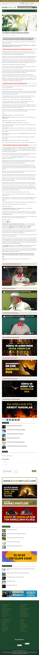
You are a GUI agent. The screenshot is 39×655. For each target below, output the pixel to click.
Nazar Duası (22, 607)
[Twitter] (23, 4)
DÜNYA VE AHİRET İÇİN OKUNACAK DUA (10, 378)
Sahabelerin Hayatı (23, 624)
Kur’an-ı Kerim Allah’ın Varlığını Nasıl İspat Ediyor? (16, 533)
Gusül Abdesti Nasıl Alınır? (7, 609)
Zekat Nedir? (4, 624)
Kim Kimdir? (4, 630)
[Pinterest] (29, 4)
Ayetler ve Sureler (5, 612)
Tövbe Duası (4, 616)
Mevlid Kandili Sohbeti (11, 581)
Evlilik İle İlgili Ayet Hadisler (7, 619)
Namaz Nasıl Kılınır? (6, 604)
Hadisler (21, 621)
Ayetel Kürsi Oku (23, 611)
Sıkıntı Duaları (23, 605)
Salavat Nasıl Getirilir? (24, 613)
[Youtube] (26, 4)
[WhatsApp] (28, 4)
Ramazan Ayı (4, 623)
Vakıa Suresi (22, 623)
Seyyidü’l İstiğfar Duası (24, 627)
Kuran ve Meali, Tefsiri (6, 615)
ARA (2, 4)
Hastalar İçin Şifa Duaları (6, 608)
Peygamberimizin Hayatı (25, 608)
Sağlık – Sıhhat (5, 628)
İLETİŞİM (5, 4)
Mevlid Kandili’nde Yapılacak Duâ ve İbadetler (15, 577)
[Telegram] (31, 4)
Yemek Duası (4, 625)
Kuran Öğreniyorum (24, 630)
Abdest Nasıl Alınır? (24, 609)
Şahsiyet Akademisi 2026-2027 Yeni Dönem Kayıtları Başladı (18, 572)
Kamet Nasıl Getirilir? (6, 621)
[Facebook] (10, 643)
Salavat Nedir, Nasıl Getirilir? (12, 585)
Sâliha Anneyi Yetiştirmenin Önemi (13, 541)
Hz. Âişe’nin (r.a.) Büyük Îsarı (12, 529)
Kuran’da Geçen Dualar (24, 615)
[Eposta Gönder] (18, 420)
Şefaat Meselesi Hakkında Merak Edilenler (14, 545)
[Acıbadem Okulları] (19, 594)
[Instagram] (25, 4)
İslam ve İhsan (4, 613)
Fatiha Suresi (22, 628)
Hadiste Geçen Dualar (24, 616)
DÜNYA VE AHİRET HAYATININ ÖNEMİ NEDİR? (11, 399)
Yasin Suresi (22, 619)
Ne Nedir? (22, 620)
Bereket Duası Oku (23, 612)
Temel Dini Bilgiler (5, 629)
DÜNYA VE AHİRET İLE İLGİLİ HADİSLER (10, 358)
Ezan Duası (22, 629)
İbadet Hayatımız (13, 35)
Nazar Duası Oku (23, 625)
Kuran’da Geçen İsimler (24, 604)
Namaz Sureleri (5, 611)
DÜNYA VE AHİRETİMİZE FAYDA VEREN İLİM (11, 337)
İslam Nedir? (4, 607)
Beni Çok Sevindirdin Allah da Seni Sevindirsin (15, 537)
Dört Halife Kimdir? (5, 620)
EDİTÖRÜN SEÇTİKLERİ (7, 565)
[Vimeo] (21, 643)
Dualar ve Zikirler (5, 605)
